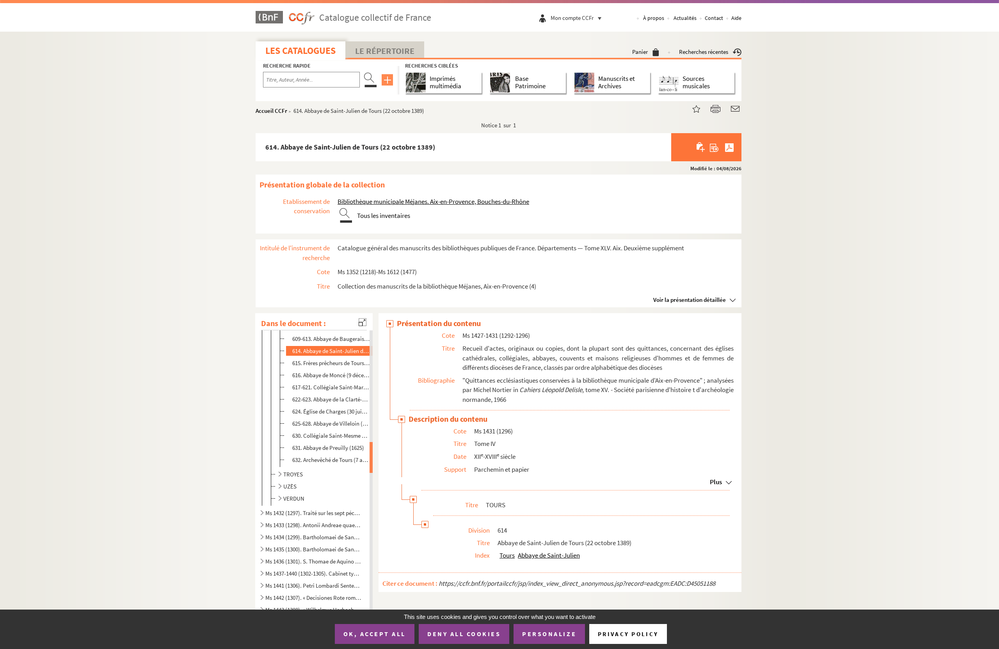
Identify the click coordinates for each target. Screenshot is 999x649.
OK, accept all (374, 634)
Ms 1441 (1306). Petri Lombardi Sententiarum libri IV (313, 585)
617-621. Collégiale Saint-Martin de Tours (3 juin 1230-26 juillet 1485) (331, 387)
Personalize (549, 634)
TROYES (293, 474)
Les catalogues (300, 51)
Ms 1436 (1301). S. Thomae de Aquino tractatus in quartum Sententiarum (313, 561)
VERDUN (293, 498)
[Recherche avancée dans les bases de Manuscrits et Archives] (586, 82)
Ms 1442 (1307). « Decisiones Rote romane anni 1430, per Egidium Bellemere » (313, 597)
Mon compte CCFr (572, 17)
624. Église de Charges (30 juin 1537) (331, 411)
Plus (716, 482)
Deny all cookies (464, 634)
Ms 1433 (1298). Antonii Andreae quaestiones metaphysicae (313, 525)
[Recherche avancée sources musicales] (670, 82)
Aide (736, 17)
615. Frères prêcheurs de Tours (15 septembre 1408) (331, 363)
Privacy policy (628, 634)
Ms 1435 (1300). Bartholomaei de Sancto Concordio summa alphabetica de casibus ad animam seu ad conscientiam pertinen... (313, 549)
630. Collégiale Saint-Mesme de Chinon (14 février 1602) (331, 435)
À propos (653, 17)
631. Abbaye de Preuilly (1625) (328, 447)
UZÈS (290, 486)
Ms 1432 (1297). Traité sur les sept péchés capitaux (313, 513)
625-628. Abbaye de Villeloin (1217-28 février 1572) (331, 423)
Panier (640, 51)
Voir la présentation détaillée (689, 299)
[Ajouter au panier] (701, 147)
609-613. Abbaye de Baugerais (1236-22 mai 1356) (331, 338)
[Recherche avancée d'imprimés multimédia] (417, 82)
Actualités (685, 17)
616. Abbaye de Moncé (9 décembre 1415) (331, 375)
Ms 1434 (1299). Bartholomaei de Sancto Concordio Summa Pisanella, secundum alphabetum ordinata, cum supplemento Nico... (313, 537)
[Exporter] (714, 147)
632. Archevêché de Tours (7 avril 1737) (331, 460)
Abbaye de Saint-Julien (549, 555)
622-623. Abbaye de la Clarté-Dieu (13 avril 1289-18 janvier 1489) (331, 399)
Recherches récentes (703, 51)
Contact (714, 17)
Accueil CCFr (271, 110)
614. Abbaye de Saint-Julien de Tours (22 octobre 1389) (331, 351)
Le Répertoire (384, 50)
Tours (507, 555)
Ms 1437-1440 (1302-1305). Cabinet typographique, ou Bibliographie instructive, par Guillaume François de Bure (313, 573)
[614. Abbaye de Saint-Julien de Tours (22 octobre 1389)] (691, 108)
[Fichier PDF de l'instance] (729, 147)
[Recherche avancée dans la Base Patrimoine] (501, 82)
